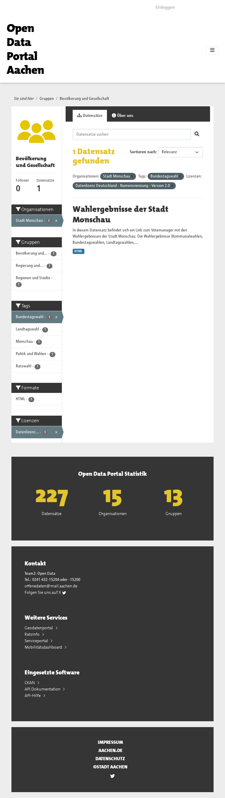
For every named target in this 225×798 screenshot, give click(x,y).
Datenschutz (110, 759)
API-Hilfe (33, 695)
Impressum (110, 742)
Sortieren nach (143, 152)
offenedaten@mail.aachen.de (51, 586)
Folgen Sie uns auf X (43, 592)
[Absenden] (197, 134)
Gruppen (47, 99)
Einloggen (165, 7)
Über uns (124, 116)
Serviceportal (37, 640)
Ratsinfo (32, 634)
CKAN (30, 682)
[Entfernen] (132, 176)
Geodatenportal (39, 627)
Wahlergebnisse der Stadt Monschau (120, 214)
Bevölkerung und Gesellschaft (84, 99)
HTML (78, 251)
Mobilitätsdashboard (44, 647)
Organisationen (113, 513)
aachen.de (110, 750)
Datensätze (92, 116)
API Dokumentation (43, 689)
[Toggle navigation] (212, 50)
